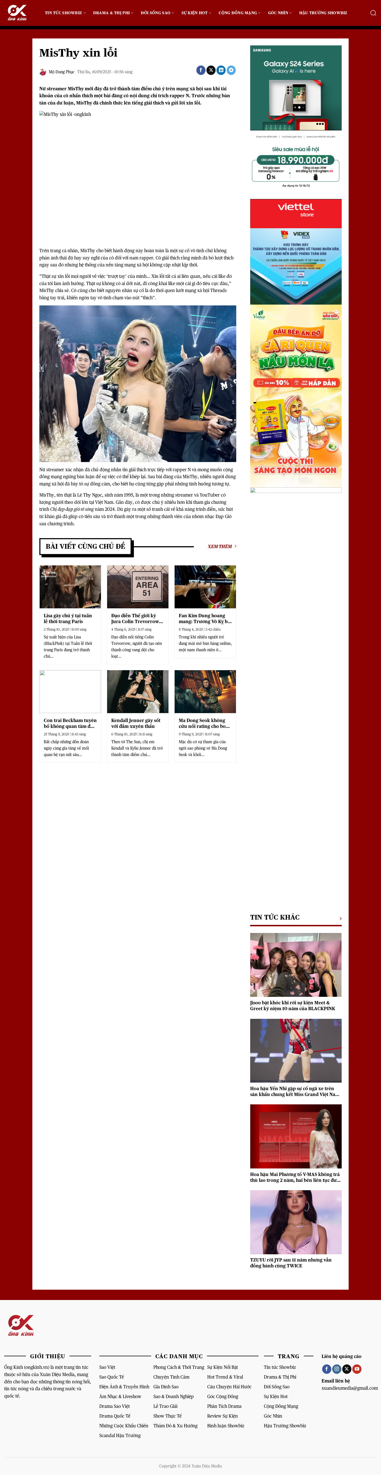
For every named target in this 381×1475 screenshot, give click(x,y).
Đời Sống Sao (155, 13)
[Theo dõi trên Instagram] (336, 1369)
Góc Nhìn (278, 13)
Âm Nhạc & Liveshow (120, 1396)
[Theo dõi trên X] (346, 1369)
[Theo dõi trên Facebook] (326, 1369)
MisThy (76, 89)
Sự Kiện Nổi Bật (222, 1367)
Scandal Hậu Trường (120, 1435)
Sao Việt (107, 1367)
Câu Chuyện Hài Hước (229, 1387)
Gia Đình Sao (166, 1387)
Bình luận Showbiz (225, 1426)
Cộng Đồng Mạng (238, 13)
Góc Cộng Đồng (222, 1396)
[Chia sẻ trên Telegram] (231, 70)
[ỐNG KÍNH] (20, 13)
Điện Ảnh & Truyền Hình (124, 1387)
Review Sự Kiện (222, 1416)
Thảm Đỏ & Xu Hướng (175, 1426)
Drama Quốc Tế (114, 1416)
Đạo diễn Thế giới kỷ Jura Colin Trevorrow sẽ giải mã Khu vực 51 (135, 619)
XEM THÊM (220, 546)
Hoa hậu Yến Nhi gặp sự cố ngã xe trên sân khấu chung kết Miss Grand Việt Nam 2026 (294, 1092)
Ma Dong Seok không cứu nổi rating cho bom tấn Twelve (204, 724)
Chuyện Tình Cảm (171, 1377)
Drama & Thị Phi (111, 13)
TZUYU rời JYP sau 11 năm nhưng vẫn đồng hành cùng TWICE (291, 1263)
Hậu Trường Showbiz (323, 13)
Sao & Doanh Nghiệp (173, 1396)
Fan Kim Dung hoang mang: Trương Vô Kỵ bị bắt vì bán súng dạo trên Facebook (205, 619)
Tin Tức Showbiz (63, 13)
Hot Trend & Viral (225, 1377)
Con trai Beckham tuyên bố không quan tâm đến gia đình (70, 724)
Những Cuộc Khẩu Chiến (123, 1426)
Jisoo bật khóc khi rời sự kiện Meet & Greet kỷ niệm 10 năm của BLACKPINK (292, 1006)
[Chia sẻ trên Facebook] (201, 70)
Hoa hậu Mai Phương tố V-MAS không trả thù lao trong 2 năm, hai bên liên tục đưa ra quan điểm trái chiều (295, 1178)
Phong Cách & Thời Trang (178, 1367)
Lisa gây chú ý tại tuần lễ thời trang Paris (68, 619)
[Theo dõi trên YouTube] (356, 1369)
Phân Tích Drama (224, 1406)
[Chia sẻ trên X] (211, 70)
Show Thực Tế (167, 1416)
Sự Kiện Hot (195, 13)
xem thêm (339, 918)
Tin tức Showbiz (280, 1367)
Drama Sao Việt (114, 1406)
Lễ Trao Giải (165, 1406)
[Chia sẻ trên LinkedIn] (221, 70)
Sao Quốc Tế (111, 1377)
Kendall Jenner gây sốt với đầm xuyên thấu (135, 724)
